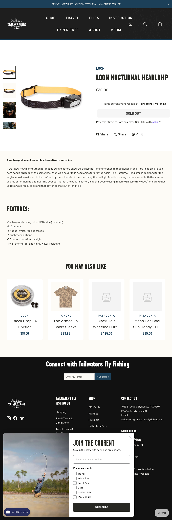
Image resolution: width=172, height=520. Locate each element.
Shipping (61, 412)
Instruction (121, 18)
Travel (72, 18)
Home (6, 54)
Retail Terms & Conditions (64, 420)
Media (116, 30)
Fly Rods (93, 413)
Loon (100, 68)
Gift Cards (94, 407)
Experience (68, 30)
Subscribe (101, 507)
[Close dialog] (130, 437)
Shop (50, 18)
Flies (94, 18)
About (95, 30)
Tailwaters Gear (98, 426)
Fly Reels (94, 419)
